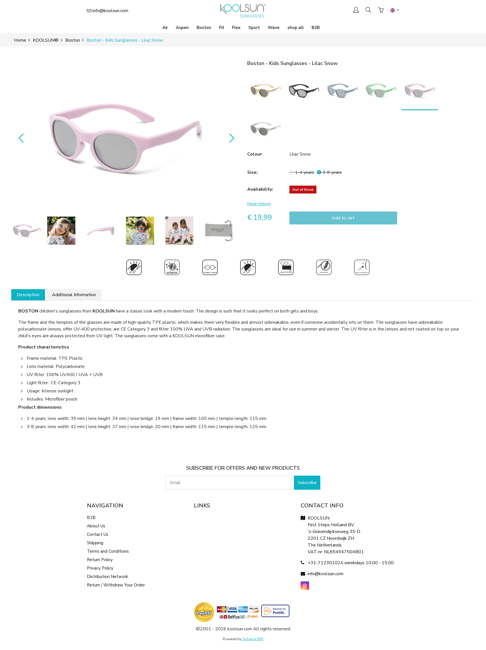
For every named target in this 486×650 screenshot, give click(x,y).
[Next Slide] (230, 137)
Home (20, 40)
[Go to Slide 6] (219, 231)
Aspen (182, 27)
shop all (295, 27)
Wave (274, 27)
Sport (254, 27)
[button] (125, 137)
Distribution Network (107, 576)
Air (165, 27)
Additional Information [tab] (74, 295)
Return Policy (100, 560)
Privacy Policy (100, 568)
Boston (204, 27)
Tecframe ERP (252, 639)
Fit (221, 27)
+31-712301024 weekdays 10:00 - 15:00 (351, 563)
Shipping (95, 543)
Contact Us (97, 534)
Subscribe (307, 483)
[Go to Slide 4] (140, 231)
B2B (316, 27)
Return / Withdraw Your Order (116, 585)
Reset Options (259, 203)
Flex (236, 27)
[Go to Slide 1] (27, 231)
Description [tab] (28, 295)
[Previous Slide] (19, 137)
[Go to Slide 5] (179, 231)
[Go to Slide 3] (101, 231)
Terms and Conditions (108, 551)
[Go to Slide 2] (61, 231)
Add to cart (343, 218)
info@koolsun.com (110, 11)
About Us (96, 526)
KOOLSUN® (45, 40)
